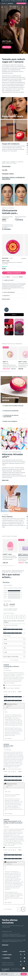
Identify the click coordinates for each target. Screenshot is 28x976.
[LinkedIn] (20, 961)
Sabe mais (5, 480)
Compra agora (6, 47)
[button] (24, 968)
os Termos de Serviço (13, 941)
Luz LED (4, 170)
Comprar (24, 974)
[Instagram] (20, 954)
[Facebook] (24, 954)
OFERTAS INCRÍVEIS (21, 3)
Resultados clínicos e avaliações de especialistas (13, 178)
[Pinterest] (24, 961)
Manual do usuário (6, 299)
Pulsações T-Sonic (8, 173)
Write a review (23, 258)
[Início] (14, 7)
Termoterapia (6, 166)
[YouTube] (24, 958)
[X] (20, 958)
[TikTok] (20, 964)
